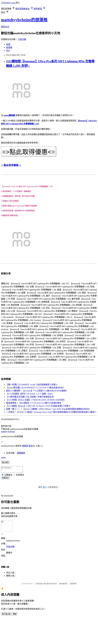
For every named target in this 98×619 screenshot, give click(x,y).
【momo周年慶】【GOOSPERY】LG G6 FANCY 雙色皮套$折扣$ (35, 388)
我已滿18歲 (6, 614)
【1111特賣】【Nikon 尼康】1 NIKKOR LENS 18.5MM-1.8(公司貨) (35, 400)
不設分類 (22, 39)
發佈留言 (5, 478)
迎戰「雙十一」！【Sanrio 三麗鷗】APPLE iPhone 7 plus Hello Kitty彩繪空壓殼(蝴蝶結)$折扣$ (48, 409)
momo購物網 (9, 115)
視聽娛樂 (21, 453)
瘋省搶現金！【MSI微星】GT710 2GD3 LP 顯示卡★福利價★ (33, 403)
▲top (3, 457)
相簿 (8, 44)
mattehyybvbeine (8, 431)
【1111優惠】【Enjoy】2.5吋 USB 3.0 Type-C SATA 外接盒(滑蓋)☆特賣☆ (38, 406)
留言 (31, 446)
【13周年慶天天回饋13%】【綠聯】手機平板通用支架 (30, 397)
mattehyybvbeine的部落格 (24, 19)
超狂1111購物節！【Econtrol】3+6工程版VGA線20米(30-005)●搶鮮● (36, 391)
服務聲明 (73, 584)
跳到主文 (5, 27)
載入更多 (5, 462)
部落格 (9, 47)
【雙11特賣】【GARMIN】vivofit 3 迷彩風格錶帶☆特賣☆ (32, 385)
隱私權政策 (63, 584)
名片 (8, 50)
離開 (14, 614)
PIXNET (30, 584)
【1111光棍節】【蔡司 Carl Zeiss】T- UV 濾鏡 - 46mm (29, 394)
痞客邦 (25, 446)
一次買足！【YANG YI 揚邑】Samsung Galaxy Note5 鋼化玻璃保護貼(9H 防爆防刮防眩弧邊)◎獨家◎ (51, 412)
